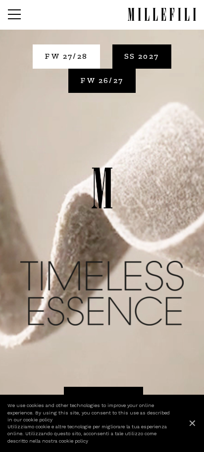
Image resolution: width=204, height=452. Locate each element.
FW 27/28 (66, 56)
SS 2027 (141, 56)
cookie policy (37, 419)
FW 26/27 (101, 80)
